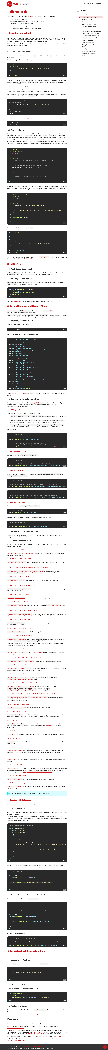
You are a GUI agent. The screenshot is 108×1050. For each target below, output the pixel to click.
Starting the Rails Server (89, 26)
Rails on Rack (85, 22)
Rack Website (35, 259)
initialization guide (17, 301)
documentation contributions (15, 1028)
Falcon (40, 44)
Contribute (98, 3)
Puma (34, 44)
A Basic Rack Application (89, 17)
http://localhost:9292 (32, 118)
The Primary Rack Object (89, 24)
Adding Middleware (15, 410)
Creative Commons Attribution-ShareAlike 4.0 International (32, 1046)
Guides (17, 3)
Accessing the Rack (89, 51)
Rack (31, 16)
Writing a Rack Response (89, 53)
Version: (23, 4)
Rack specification (23, 259)
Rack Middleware (87, 19)
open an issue (61, 1036)
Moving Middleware (15, 470)
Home (85, 3)
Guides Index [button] (90, 3)
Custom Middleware (87, 40)
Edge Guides (37, 1032)
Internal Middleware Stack (89, 38)
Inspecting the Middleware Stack (91, 31)
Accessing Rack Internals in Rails (90, 49)
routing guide (55, 1010)
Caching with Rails (50, 725)
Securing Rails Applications (39, 573)
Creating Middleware (88, 42)
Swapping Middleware (16, 451)
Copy (64, 75)
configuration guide (34, 616)
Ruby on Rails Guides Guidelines (37, 1033)
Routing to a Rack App (88, 56)
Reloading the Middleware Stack (91, 35)
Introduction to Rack (87, 15)
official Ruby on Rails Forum (18, 1040)
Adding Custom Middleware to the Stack (91, 45)
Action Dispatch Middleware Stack (91, 29)
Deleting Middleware (16, 502)
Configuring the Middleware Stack (91, 33)
